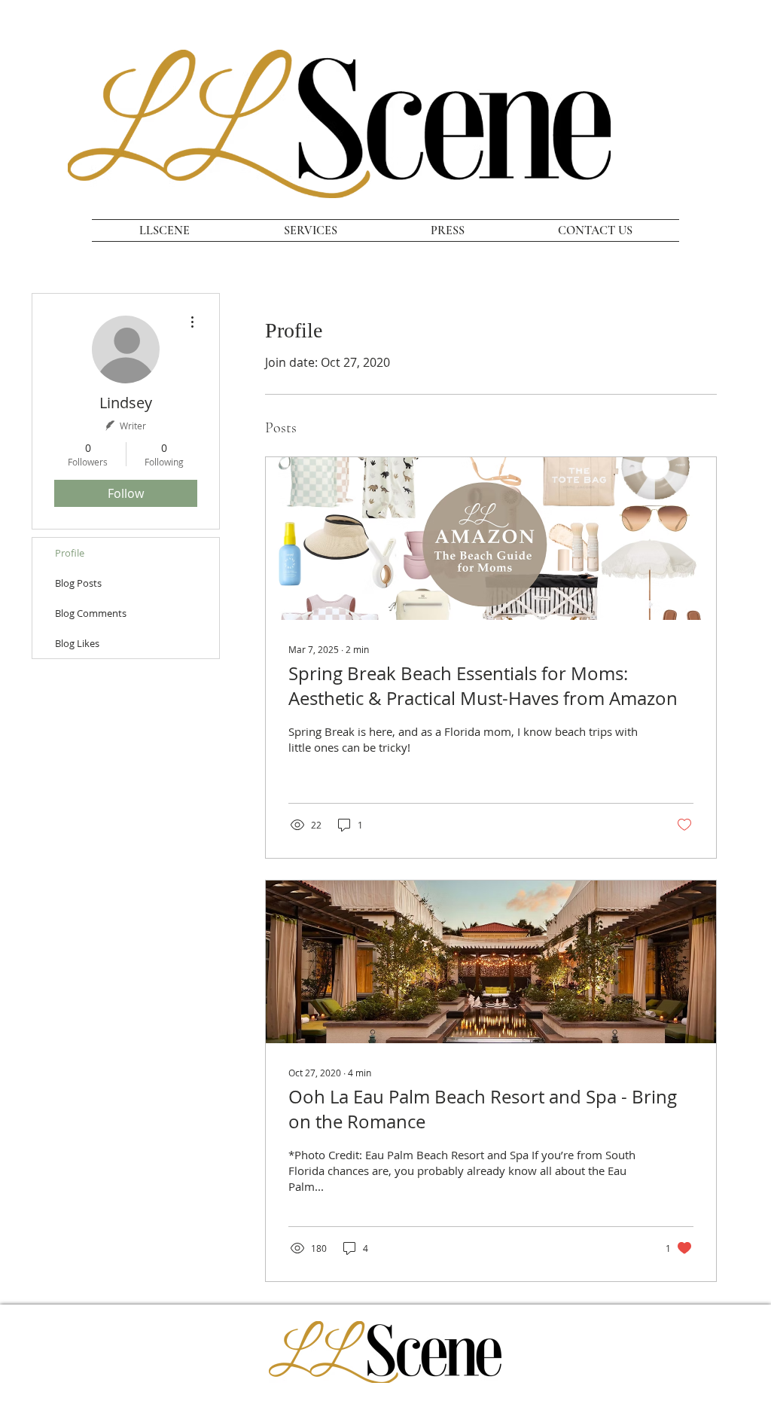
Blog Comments (90, 613)
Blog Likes (77, 643)
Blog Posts (78, 583)
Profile (69, 553)
